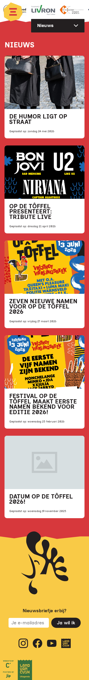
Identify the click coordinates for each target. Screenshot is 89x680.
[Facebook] (37, 643)
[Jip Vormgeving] (8, 676)
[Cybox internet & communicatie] (8, 665)
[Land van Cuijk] (66, 643)
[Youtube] (51, 643)
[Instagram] (23, 643)
